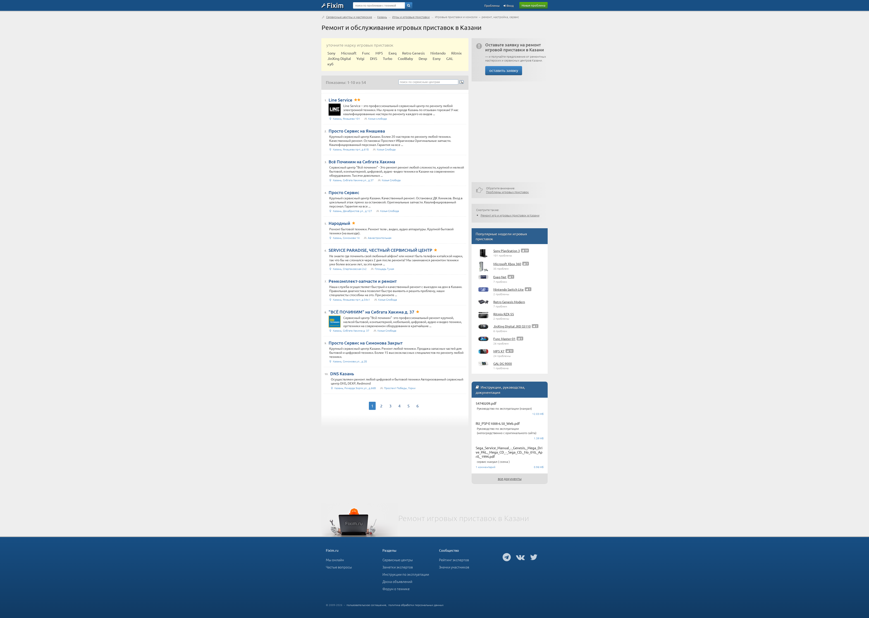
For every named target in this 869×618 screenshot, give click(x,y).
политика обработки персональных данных (416, 605)
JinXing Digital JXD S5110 (512, 326)
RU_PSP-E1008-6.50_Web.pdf (498, 423)
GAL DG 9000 (502, 363)
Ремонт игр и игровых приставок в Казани (510, 215)
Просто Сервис (344, 192)
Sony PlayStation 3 (506, 251)
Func (366, 53)
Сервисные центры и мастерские (349, 17)
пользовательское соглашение (366, 605)
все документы (510, 478)
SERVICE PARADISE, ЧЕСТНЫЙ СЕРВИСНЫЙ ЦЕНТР (380, 250)
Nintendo (438, 53)
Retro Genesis (413, 53)
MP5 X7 (498, 351)
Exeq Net (499, 277)
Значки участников (454, 567)
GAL (449, 58)
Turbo (387, 58)
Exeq (392, 53)
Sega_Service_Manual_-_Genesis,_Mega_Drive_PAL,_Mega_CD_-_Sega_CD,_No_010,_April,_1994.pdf (509, 452)
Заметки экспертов (397, 567)
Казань (382, 17)
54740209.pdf (486, 403)
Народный (339, 223)
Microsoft (348, 53)
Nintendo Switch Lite (508, 289)
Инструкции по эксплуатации (405, 574)
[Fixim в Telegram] (507, 557)
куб (330, 64)
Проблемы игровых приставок (507, 192)
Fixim (335, 5)
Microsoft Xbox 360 (507, 264)
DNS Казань (342, 373)
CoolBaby (405, 58)
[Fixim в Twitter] (533, 557)
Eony (437, 58)
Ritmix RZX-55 (503, 314)
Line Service (340, 100)
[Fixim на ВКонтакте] (520, 557)
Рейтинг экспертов (454, 559)
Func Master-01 (504, 339)
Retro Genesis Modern (509, 302)
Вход (510, 5)
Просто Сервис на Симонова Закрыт (366, 343)
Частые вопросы (339, 567)
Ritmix (456, 53)
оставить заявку (503, 70)
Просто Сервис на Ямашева (357, 131)
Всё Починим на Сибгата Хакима (362, 161)
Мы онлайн (335, 559)
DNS (373, 58)
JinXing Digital (339, 58)
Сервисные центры (397, 559)
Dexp (423, 58)
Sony (331, 53)
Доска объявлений (397, 581)
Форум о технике (396, 588)
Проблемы (492, 5)
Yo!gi (360, 58)
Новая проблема (533, 5)
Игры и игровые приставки (411, 17)
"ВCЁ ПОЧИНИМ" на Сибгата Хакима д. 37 (371, 312)
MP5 (379, 53)
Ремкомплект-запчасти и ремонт (363, 281)
